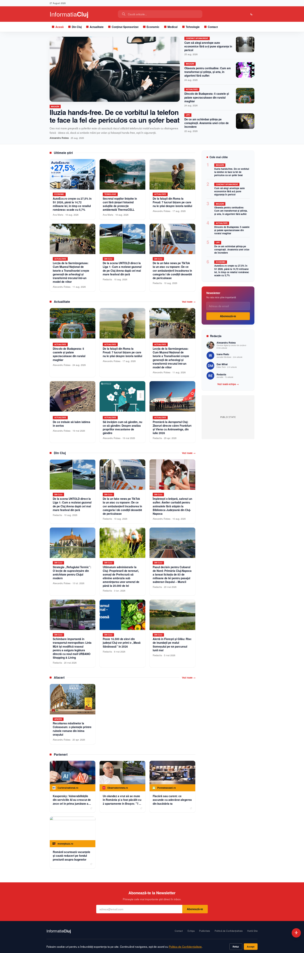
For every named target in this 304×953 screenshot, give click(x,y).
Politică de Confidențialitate (229, 930)
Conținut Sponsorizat (125, 27)
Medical (172, 27)
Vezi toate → (188, 301)
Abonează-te (228, 316)
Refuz (236, 946)
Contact (213, 27)
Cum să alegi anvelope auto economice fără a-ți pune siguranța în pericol (208, 46)
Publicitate (204, 930)
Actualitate (97, 27)
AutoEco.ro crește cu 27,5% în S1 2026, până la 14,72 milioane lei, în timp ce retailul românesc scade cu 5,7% (231, 270)
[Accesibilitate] (296, 933)
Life (188, 115)
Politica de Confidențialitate (185, 946)
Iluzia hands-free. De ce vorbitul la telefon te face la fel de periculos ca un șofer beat (114, 116)
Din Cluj (77, 27)
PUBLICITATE (228, 417)
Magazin (55, 106)
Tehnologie (193, 27)
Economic (153, 27)
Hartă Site (252, 930)
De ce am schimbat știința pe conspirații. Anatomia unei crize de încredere (206, 123)
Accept (250, 946)
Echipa (191, 930)
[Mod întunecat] (252, 14)
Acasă (59, 27)
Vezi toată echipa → (228, 384)
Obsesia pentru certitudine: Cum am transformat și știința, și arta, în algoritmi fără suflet (207, 71)
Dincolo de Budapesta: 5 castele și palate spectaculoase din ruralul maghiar (206, 97)
